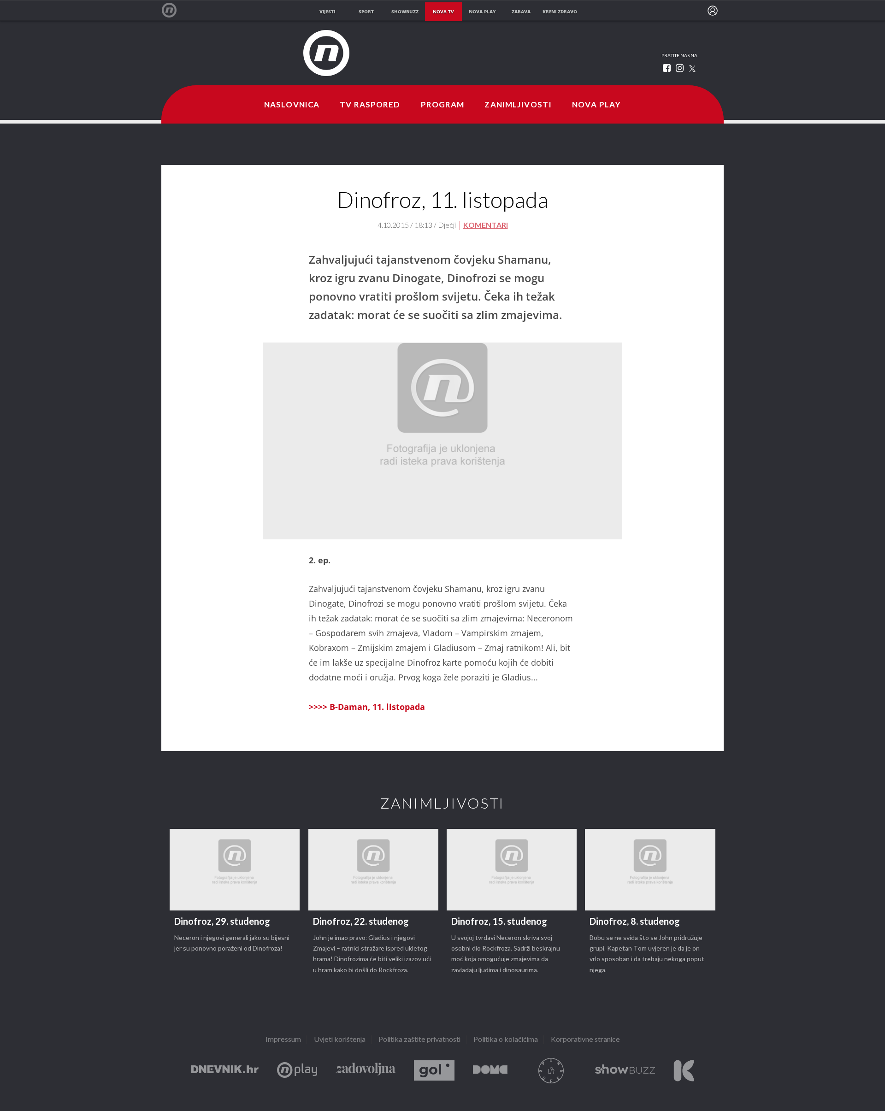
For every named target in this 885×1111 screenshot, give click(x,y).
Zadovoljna (365, 1070)
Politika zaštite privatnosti (419, 1039)
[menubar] (712, 10)
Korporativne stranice (585, 1039)
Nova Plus (297, 1070)
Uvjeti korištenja (340, 1039)
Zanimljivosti (518, 105)
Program (443, 105)
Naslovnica (291, 105)
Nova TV (174, 10)
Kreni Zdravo (683, 1070)
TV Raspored (370, 105)
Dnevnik (225, 1070)
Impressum (283, 1039)
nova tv (443, 11)
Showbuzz (625, 1070)
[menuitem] (712, 10)
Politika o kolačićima (505, 1039)
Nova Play (596, 105)
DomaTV (490, 1070)
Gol (434, 1070)
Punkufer (551, 1070)
